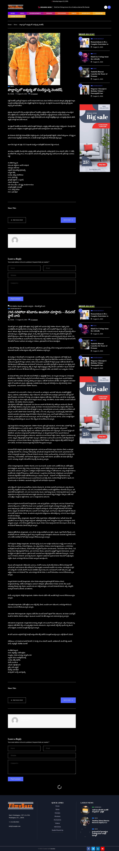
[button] (105, 7)
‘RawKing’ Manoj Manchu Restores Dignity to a (100, 821)
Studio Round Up (17, 16)
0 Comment (34, 94)
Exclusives (62, 13)
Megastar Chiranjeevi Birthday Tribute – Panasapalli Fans (98, 91)
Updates (49, 13)
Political (99, 13)
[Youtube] (102, 849)
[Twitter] (93, 849)
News (22, 13)
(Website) (29, 238)
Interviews (86, 13)
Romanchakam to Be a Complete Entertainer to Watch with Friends (76, 7)
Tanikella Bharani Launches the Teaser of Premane (99, 74)
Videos (73, 13)
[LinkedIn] (98, 849)
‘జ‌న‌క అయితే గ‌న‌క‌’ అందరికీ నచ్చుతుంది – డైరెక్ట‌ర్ (100, 811)
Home (13, 13)
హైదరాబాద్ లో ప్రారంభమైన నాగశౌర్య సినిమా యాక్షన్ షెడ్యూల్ (100, 833)
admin (12, 94)
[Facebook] (88, 849)
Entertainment (35, 13)
